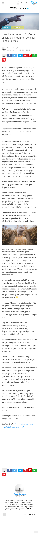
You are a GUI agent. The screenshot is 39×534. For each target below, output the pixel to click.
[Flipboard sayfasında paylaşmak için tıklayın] (30, 55)
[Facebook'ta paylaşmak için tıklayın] (9, 55)
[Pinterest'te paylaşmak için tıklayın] (25, 55)
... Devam (28, 509)
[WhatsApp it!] (34, 55)
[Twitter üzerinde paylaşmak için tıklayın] (14, 55)
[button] (3, 3)
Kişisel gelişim (17, 27)
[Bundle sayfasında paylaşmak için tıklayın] (4, 60)
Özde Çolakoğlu (12, 48)
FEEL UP (6, 27)
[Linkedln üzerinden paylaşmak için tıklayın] (20, 55)
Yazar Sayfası (29, 514)
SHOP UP (23, 3)
